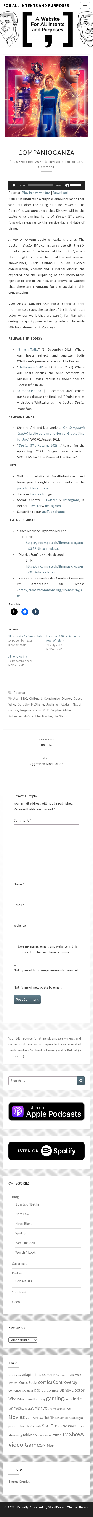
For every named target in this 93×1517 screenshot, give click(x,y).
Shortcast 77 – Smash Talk (25, 636)
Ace (16, 698)
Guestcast (19, 1263)
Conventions (16, 1390)
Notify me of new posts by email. (38, 987)
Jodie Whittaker (58, 704)
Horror (68, 1399)
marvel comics (56, 1408)
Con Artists (23, 1281)
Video (16, 1302)
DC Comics (50, 1390)
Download (60, 192)
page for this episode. (33, 488)
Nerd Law (22, 1214)
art (59, 1375)
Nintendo (61, 1418)
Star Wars (68, 1425)
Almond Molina (29, 390)
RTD (46, 710)
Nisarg (84, 1507)
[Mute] (67, 185)
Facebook (37, 494)
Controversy (65, 1382)
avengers (66, 1375)
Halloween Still (30, 367)
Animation (50, 1374)
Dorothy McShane (30, 704)
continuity (51, 698)
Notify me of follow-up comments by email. (46, 970)
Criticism (29, 1390)
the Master (43, 716)
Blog (15, 1197)
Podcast (19, 692)
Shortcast (19, 1292)
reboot (22, 1426)
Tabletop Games (45, 1435)
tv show (60, 716)
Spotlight (22, 1233)
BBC (24, 698)
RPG (30, 1426)
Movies (16, 1416)
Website (20, 925)
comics (45, 1382)
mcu (67, 1408)
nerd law (38, 1418)
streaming (15, 1435)
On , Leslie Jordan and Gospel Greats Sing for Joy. (51, 433)
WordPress (56, 1507)
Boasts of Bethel (27, 1204)
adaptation (15, 1375)
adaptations (31, 1374)
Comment (22, 820)
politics (12, 1426)
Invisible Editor (62, 161)
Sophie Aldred (61, 710)
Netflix (49, 1417)
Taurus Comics (19, 1481)
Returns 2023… (40, 445)
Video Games (25, 1445)
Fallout (21, 1399)
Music (29, 1418)
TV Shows (73, 1434)
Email (19, 905)
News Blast (23, 1223)
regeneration (30, 710)
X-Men (48, 1445)
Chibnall (35, 698)
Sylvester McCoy (20, 716)
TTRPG (57, 1435)
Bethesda (13, 1382)
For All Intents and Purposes (36, 5)
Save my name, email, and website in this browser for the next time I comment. (48, 949)
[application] (46, 185)
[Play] (14, 185)
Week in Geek (25, 1243)
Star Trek (51, 1426)
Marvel (41, 1407)
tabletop (30, 1435)
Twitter (51, 500)
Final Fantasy (35, 1399)
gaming (55, 1398)
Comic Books (28, 1382)
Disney (66, 698)
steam (80, 1426)
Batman (76, 1375)
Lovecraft (27, 1408)
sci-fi (37, 1426)
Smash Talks (28, 349)
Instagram (71, 500)
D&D (37, 1390)
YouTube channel (54, 511)
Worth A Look (25, 1252)
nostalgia (76, 1417)
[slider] (76, 185)
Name (19, 884)
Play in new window (36, 192)
